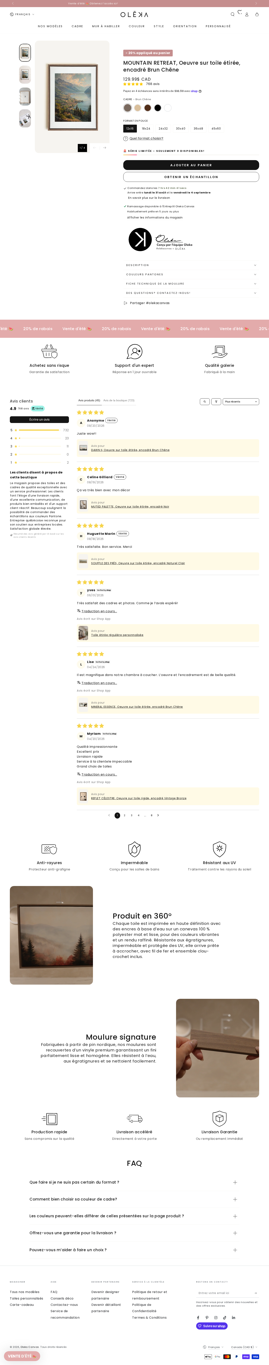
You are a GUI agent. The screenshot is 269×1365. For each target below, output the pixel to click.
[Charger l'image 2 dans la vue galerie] (25, 75)
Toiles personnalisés (26, 1298)
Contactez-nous (64, 1304)
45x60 (217, 130)
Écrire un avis (39, 419)
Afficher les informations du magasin (155, 217)
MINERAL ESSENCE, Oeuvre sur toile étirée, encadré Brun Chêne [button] (137, 707)
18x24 (148, 130)
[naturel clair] (137, 108)
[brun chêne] (127, 108)
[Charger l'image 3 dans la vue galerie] (25, 97)
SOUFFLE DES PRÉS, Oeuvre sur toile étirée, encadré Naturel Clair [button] (138, 563)
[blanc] (167, 108)
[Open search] (205, 401)
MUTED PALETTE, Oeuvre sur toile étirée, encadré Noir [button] (130, 507)
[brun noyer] (147, 108)
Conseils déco (62, 1298)
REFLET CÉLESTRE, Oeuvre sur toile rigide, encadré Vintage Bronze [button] (138, 798)
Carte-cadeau (22, 1304)
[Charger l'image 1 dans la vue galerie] (25, 53)
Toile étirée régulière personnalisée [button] (117, 635)
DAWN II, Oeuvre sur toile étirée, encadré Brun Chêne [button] (130, 450)
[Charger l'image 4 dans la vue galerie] (25, 118)
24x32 (165, 130)
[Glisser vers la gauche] (13, 3)
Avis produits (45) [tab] (89, 400)
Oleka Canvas (29, 1347)
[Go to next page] (159, 815)
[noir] (157, 108)
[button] (232, 14)
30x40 (182, 130)
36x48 (200, 130)
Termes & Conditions (149, 1317)
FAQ (54, 1292)
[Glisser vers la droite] (255, 3)
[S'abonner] (257, 1293)
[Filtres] (216, 401)
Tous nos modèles (25, 1292)
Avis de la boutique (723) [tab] (118, 400)
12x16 (131, 130)
